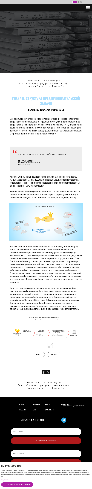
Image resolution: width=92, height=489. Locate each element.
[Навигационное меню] (88, 7)
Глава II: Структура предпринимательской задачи (43, 267)
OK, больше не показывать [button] (17, 484)
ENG (81, 2)
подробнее (4, 480)
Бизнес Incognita (52, 264)
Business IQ (33, 264)
